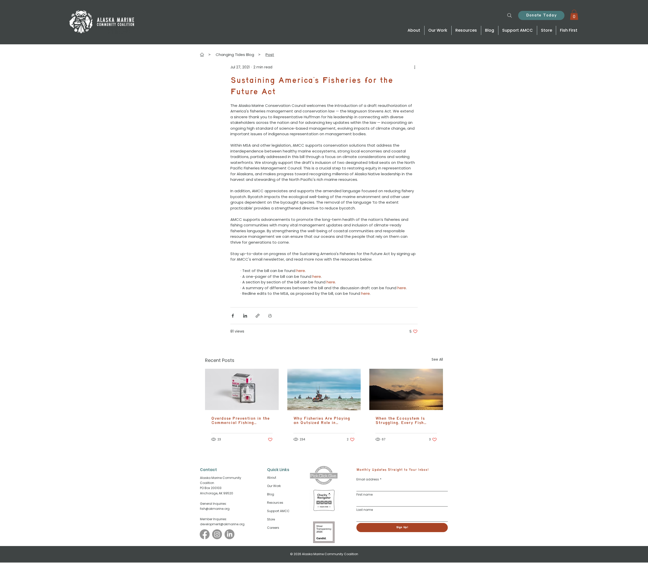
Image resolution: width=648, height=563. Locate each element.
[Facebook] (205, 534)
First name (364, 494)
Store (271, 519)
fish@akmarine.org (215, 509)
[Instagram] (217, 534)
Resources (275, 502)
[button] (574, 15)
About (271, 477)
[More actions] (415, 67)
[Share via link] (257, 315)
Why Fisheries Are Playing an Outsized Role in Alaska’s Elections (321, 420)
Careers (273, 528)
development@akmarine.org (222, 524)
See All (437, 359)
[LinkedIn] (229, 534)
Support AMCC (278, 511)
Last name (364, 510)
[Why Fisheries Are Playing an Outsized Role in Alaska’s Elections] (324, 389)
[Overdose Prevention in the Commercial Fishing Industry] (242, 389)
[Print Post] (270, 315)
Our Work (274, 486)
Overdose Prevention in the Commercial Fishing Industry (240, 420)
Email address (368, 479)
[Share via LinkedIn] (245, 315)
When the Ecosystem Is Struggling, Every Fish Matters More (400, 420)
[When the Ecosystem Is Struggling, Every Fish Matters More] (406, 389)
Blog (270, 494)
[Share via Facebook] (232, 315)
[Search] (509, 15)
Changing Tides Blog (235, 54)
